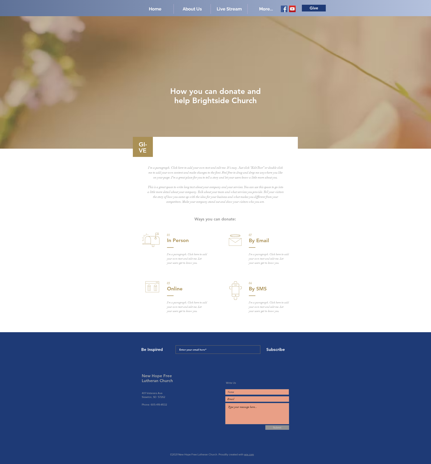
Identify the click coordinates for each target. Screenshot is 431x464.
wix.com (249, 454)
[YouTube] (292, 9)
